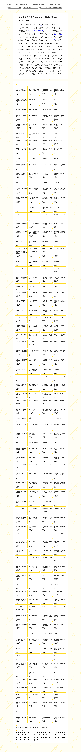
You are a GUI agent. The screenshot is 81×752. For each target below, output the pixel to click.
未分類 (27, 20)
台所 (27, 727)
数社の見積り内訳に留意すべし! (30, 7)
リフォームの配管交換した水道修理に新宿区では (37, 30)
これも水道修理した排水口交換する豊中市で (49, 39)
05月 (22, 732)
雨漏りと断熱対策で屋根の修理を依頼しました (51, 7)
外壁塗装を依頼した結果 (54, 4)
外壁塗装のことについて (24, 4)
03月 (18, 734)
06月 (60, 732)
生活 (40, 727)
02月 (26, 732)
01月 (30, 732)
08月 (52, 732)
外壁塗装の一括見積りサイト (39, 4)
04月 (60, 735)
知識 (44, 727)
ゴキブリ (18, 727)
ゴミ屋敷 (22, 727)
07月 (18, 732)
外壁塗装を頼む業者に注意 (14, 7)
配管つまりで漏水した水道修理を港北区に (39, 25)
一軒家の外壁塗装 (12, 4)
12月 (35, 732)
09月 (47, 732)
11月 (39, 732)
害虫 (30, 727)
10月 (43, 732)
